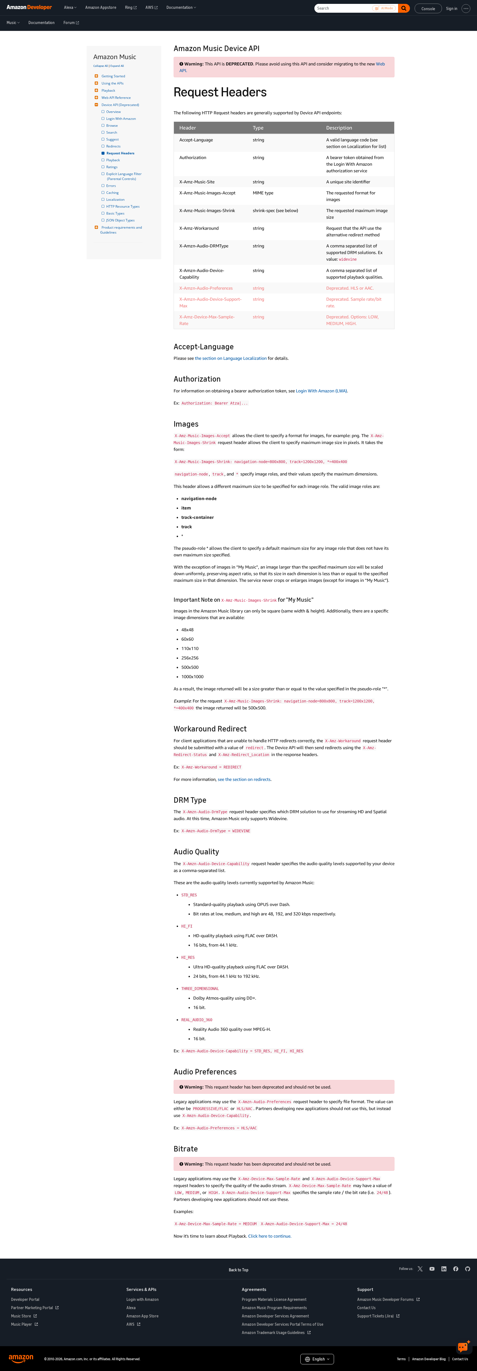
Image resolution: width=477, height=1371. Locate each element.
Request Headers (120, 153)
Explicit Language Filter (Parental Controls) (124, 176)
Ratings (112, 167)
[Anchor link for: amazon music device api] (263, 48)
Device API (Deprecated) (120, 104)
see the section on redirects (244, 779)
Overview (114, 111)
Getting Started (113, 76)
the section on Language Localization (231, 358)
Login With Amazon (121, 118)
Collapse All (100, 65)
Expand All (117, 65)
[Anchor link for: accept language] (238, 346)
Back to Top (238, 1269)
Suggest (113, 139)
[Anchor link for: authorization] (225, 378)
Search (112, 132)
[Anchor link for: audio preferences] (241, 1071)
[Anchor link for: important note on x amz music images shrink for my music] (316, 599)
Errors (111, 185)
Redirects (114, 146)
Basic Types (115, 213)
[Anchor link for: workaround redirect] (251, 728)
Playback (108, 90)
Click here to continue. (270, 1236)
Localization (115, 199)
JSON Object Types (121, 220)
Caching (113, 192)
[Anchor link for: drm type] (210, 799)
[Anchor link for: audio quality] (223, 851)
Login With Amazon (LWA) (321, 390)
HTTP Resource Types (123, 206)
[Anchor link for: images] (202, 423)
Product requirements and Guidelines (121, 230)
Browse (112, 125)
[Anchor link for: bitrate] (202, 1148)
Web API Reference (116, 97)
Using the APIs (113, 83)
